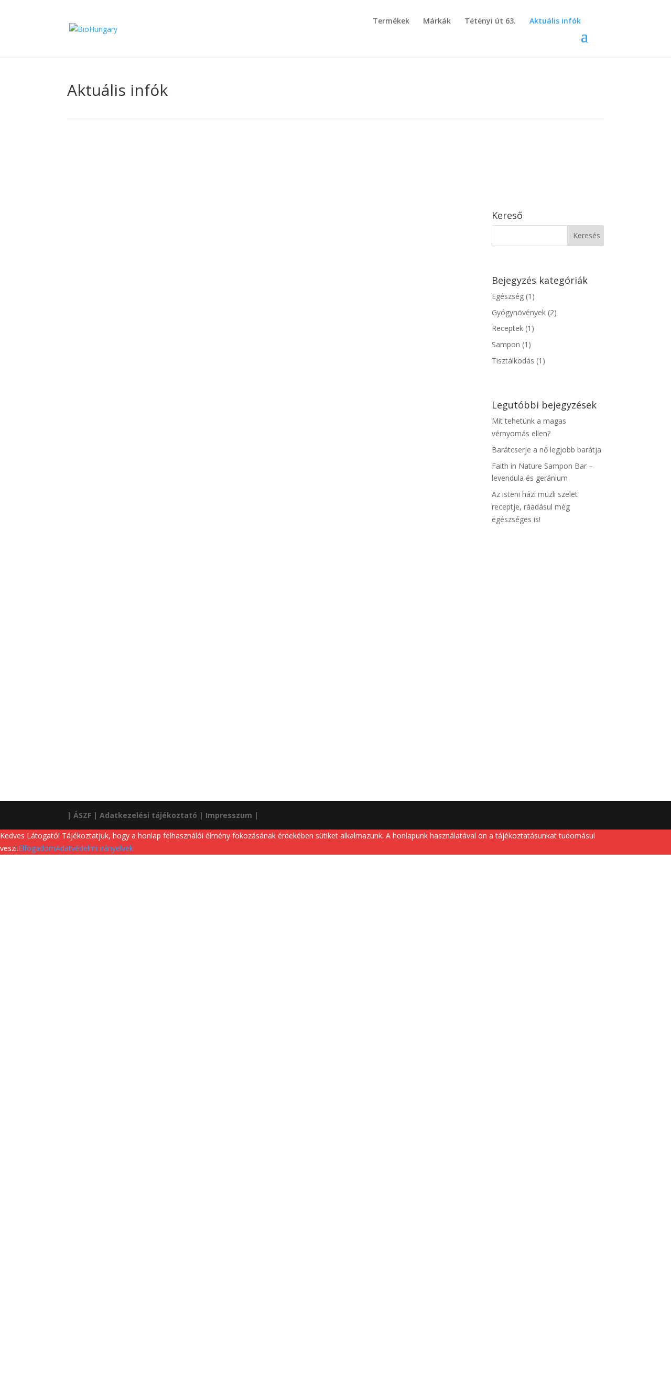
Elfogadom (37, 848)
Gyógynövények (187, 259)
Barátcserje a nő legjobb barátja (151, 380)
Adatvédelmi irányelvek (94, 848)
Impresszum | (231, 815)
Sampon (138, 534)
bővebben (94, 300)
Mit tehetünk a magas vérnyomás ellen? (167, 243)
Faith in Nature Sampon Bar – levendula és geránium (197, 518)
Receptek (140, 672)
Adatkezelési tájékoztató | (151, 815)
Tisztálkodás (178, 534)
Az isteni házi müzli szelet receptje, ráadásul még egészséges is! (222, 656)
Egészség (140, 259)
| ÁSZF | (82, 815)
